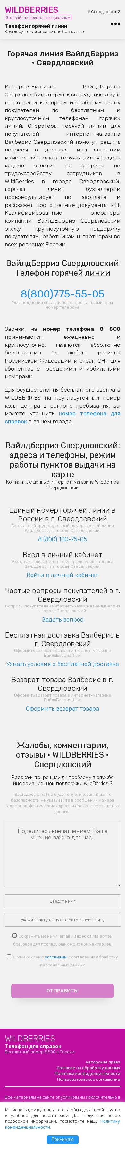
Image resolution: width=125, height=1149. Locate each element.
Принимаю (63, 1139)
